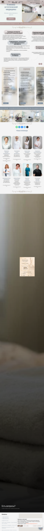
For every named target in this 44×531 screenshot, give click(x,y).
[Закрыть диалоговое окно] (43, 1)
